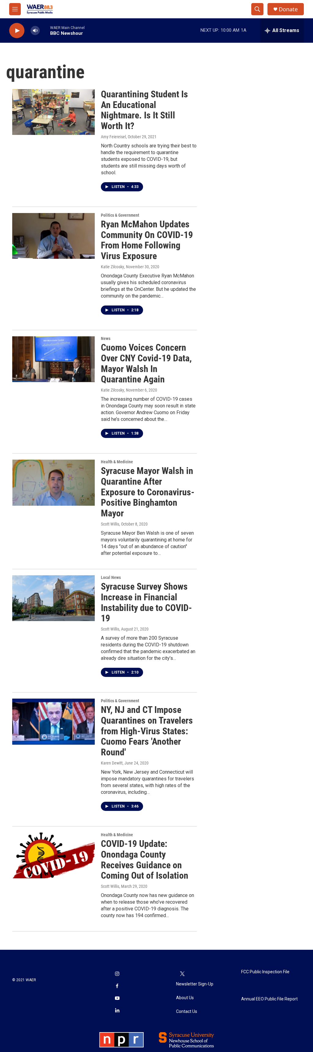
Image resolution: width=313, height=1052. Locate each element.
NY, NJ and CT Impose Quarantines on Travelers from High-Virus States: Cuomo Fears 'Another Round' (147, 730)
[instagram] (117, 974)
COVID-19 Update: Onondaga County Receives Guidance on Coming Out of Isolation (144, 859)
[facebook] (117, 986)
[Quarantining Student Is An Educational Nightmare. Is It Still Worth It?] (53, 112)
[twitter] (182, 974)
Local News (111, 577)
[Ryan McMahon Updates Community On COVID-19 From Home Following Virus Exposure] (53, 236)
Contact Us (186, 1011)
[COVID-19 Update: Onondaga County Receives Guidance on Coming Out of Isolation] (53, 855)
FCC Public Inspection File (265, 972)
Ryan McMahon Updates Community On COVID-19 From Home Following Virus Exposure (147, 240)
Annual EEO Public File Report (269, 999)
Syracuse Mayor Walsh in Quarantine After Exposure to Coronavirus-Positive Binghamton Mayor (147, 492)
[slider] (45, 30)
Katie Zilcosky (112, 390)
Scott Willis (110, 524)
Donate (288, 9)
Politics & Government (120, 215)
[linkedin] (117, 1011)
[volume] (35, 31)
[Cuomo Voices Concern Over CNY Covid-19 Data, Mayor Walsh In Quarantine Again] (53, 359)
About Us (185, 998)
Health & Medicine (117, 461)
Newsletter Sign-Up (194, 984)
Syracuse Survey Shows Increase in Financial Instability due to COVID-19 (146, 602)
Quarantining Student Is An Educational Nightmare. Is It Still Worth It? (144, 110)
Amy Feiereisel (113, 136)
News (105, 338)
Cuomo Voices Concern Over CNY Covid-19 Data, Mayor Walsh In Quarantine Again (146, 363)
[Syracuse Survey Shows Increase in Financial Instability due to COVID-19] (53, 598)
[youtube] (117, 998)
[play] (17, 30)
